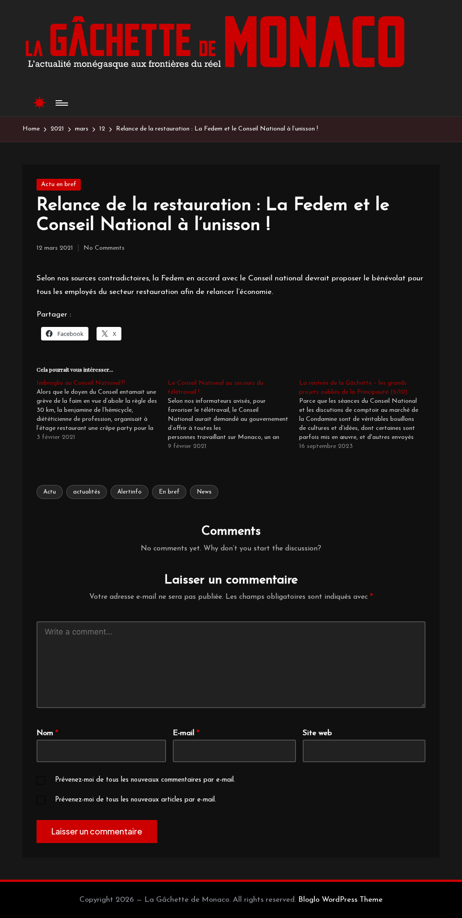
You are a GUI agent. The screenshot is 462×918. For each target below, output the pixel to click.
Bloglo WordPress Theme (340, 900)
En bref (169, 492)
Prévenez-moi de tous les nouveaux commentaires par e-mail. (145, 780)
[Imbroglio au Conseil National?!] (102, 410)
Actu (49, 492)
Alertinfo (129, 492)
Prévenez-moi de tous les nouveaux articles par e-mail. (135, 800)
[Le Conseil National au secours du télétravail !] (233, 415)
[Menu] (61, 103)
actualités (86, 492)
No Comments (104, 248)
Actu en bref (58, 184)
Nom (47, 733)
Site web (317, 733)
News (204, 492)
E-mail (186, 733)
